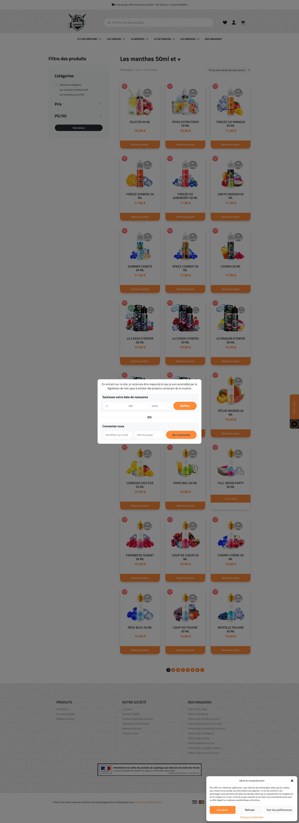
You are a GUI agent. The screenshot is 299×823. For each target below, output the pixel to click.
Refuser (250, 810)
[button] (292, 780)
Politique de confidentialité (251, 817)
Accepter (222, 810)
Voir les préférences (279, 810)
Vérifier (185, 406)
